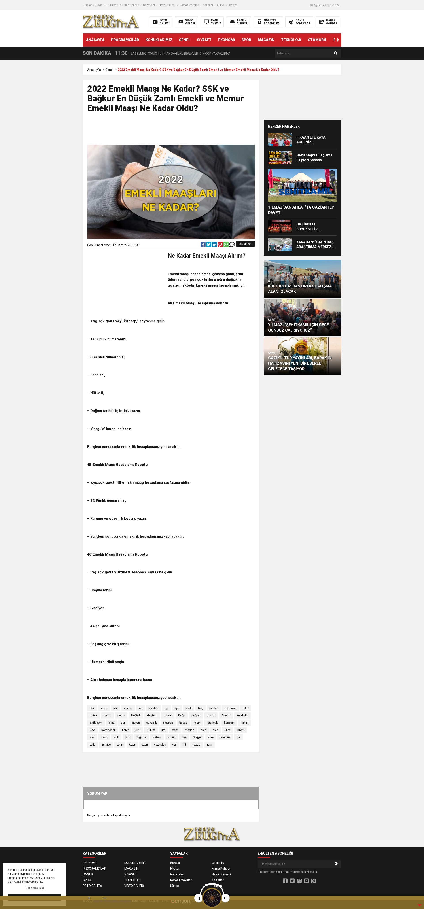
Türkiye (106, 744)
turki (92, 744)
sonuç (171, 737)
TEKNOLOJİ (291, 40)
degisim (152, 715)
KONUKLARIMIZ (159, 40)
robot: (240, 730)
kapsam (229, 722)
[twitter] (209, 245)
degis (121, 715)
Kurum (151, 730)
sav (92, 737)
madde (189, 730)
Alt (140, 708)
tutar (120, 744)
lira (163, 730)
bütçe (93, 715)
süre (211, 737)
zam (209, 744)
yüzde (196, 744)
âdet (104, 708)
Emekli (226, 715)
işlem (197, 722)
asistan (153, 708)
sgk (116, 737)
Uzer (132, 744)
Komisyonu (108, 730)
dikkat (168, 715)
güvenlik (151, 722)
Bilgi (245, 708)
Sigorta (141, 737)
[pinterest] (220, 245)
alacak (128, 708)
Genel (109, 70)
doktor (211, 715)
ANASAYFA (95, 40)
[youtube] (306, 881)
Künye (221, 5)
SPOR (246, 40)
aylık (189, 708)
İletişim (233, 5)
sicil (127, 737)
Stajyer (197, 737)
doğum (196, 715)
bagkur (213, 708)
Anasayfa (94, 70)
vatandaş (160, 744)
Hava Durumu (167, 5)
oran (203, 730)
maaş (175, 730)
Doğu (181, 715)
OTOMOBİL (317, 40)
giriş (111, 722)
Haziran (168, 722)
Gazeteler (149, 5)
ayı (166, 708)
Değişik (136, 715)
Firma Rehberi (130, 5)
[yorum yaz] (232, 245)
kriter (125, 730)
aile (115, 708)
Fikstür (114, 5)
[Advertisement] (171, 131)
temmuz (225, 737)
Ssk (184, 737)
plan (215, 730)
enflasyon (96, 722)
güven (136, 722)
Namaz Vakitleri (189, 5)
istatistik (212, 722)
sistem (156, 737)
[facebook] (203, 245)
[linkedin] (215, 245)
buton (107, 715)
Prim (227, 730)
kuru (137, 730)
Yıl (184, 744)
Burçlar (87, 5)
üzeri (145, 744)
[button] (338, 40)
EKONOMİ (226, 40)
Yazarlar (208, 5)
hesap (183, 722)
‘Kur (92, 708)
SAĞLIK (88, 874)
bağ (200, 708)
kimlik (244, 722)
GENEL (184, 40)
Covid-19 (101, 5)
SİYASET (204, 40)
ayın (177, 708)
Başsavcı (230, 708)
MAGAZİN (266, 40)
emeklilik (242, 715)
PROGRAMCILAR (125, 40)
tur (238, 737)
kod (92, 730)
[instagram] (299, 881)
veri (174, 744)
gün (123, 722)
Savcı (104, 737)
